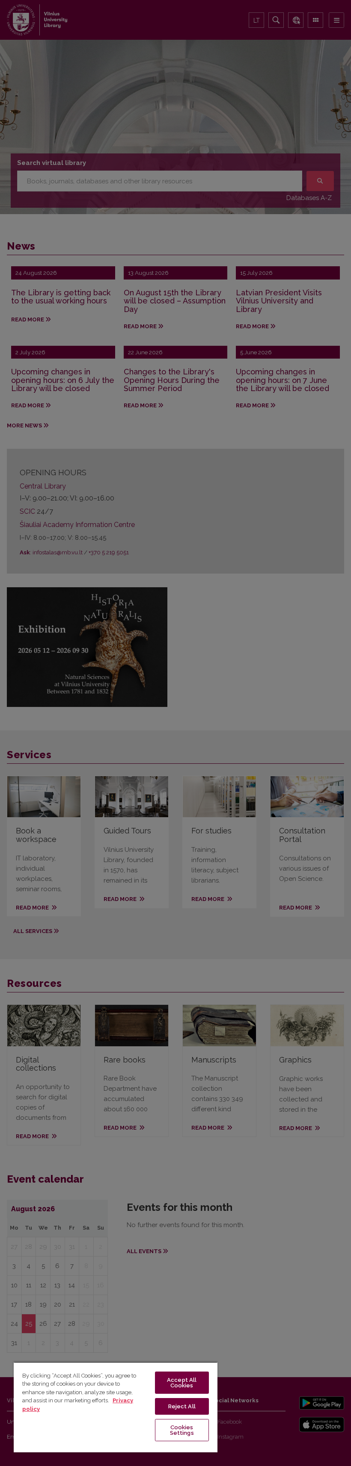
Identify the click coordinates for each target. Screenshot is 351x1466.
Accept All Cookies (181, 1383)
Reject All (182, 1406)
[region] (115, 1407)
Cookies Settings (182, 1430)
